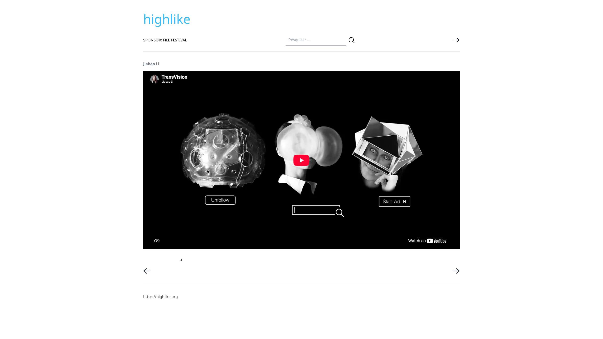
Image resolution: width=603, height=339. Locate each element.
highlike (166, 19)
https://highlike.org (160, 296)
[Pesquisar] (351, 40)
